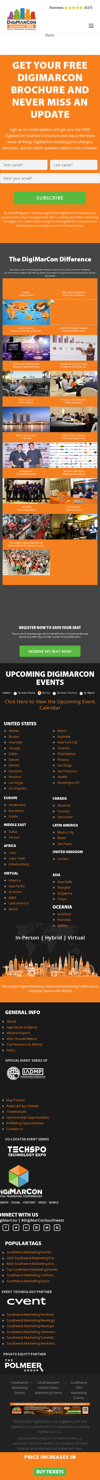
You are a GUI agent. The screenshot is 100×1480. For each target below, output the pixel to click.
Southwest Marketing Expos (28, 1281)
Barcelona (16, 811)
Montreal (64, 805)
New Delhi (64, 882)
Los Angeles (17, 788)
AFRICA (10, 846)
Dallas (13, 754)
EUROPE (10, 798)
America (15, 880)
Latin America (18, 903)
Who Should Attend (22, 1038)
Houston (15, 777)
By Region (89, 692)
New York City (67, 742)
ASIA (56, 875)
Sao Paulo (64, 844)
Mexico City (65, 832)
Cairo (13, 853)
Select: (7, 692)
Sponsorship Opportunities (28, 1117)
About (11, 1021)
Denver (14, 760)
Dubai (13, 832)
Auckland (64, 914)
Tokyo (61, 899)
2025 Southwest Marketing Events (32, 1258)
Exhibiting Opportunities (25, 1123)
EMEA (12, 898)
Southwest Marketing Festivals (30, 1314)
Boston (14, 737)
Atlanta (14, 731)
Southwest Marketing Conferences (32, 1275)
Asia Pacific (17, 886)
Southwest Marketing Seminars (31, 1331)
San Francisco (67, 771)
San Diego (64, 765)
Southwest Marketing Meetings (31, 1320)
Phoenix (63, 760)
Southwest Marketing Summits (30, 1337)
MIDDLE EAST (15, 825)
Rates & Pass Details (23, 1106)
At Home (15, 892)
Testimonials (16, 1111)
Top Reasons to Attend (24, 1044)
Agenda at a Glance (22, 1027)
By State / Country (67, 692)
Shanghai (64, 887)
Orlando (63, 748)
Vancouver (65, 817)
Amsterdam (17, 805)
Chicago (15, 748)
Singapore (64, 893)
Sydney (62, 925)
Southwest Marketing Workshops (32, 1343)
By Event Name (26, 692)
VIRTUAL (11, 874)
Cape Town (17, 858)
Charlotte (15, 742)
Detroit (14, 765)
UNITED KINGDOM (68, 852)
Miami (61, 731)
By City (46, 692)
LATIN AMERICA (65, 826)
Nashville (64, 737)
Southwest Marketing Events (29, 1252)
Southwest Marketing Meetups (30, 1326)
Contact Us (15, 1129)
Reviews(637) (70, 7)
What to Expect (18, 1032)
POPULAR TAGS (23, 1243)
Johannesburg (19, 864)
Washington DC (68, 783)
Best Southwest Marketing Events (32, 1263)
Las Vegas (16, 783)
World (13, 909)
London (63, 859)
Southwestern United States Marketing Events (48, 1387)
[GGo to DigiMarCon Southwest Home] (21, 31)
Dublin (13, 816)
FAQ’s (11, 1050)
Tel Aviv (14, 837)
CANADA (60, 799)
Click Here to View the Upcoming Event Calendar (50, 704)
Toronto (63, 811)
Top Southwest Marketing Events (32, 1269)
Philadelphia (66, 754)
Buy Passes (16, 1100)
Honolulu (15, 771)
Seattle (62, 777)
